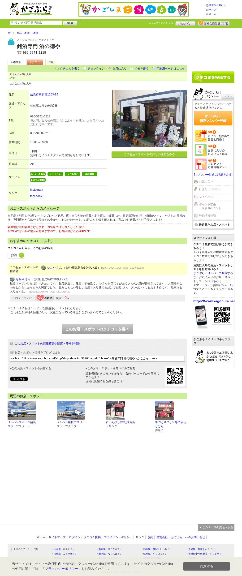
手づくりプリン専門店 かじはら (171, 424)
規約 (150, 537)
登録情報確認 (207, 215)
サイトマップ (57, 537)
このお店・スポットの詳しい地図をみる (149, 154)
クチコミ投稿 (92, 537)
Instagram (36, 189)
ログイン (185, 23)
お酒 (16, 255)
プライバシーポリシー (118, 537)
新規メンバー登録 (214, 23)
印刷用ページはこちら (170, 68)
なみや (51, 267)
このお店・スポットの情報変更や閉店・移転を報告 (47, 343)
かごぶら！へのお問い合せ (188, 537)
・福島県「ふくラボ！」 (64, 553)
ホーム (212, 14)
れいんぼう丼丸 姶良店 (120, 422)
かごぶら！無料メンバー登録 (213, 118)
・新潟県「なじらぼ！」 (109, 553)
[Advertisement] (213, 47)
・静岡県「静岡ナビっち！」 (156, 549)
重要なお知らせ (217, 5)
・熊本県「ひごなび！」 (109, 549)
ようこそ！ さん (161, 22)
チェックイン (96, 68)
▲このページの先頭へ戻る (216, 527)
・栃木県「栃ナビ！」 (63, 549)
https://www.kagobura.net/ (214, 301)
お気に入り (119, 68)
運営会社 (162, 537)
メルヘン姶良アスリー (71, 422)
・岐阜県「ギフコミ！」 (154, 553)
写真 (51, 62)
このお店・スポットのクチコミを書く (97, 329)
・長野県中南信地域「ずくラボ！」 (205, 553)
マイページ (206, 196)
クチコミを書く (70, 68)
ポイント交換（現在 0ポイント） (211, 206)
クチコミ (34, 62)
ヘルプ (212, 9)
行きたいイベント (210, 189)
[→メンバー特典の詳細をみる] (213, 174)
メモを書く (141, 68)
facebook (36, 196)
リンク (140, 537)
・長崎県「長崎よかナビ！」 (201, 549)
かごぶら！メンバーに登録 (210, 273)
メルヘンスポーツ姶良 (22, 422)
